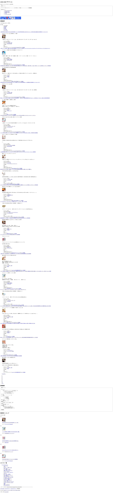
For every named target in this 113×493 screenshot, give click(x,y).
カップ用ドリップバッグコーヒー (12, 212)
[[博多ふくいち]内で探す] (13, 114)
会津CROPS (6, 442)
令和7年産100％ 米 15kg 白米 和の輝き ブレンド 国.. (10, 422)
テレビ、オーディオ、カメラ (8, 482)
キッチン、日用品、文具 (8, 467)
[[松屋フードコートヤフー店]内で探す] (17, 322)
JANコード (6, 391)
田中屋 (8, 332)
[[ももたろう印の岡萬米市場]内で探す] (22, 270)
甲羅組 (8, 76)
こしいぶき (9, 180)
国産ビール (9, 247)
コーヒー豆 (9, 162)
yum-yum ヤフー (7, 488)
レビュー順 (5, 30)
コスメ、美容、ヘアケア (8, 480)
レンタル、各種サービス (8, 478)
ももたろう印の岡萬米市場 (16, 270)
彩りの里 (8, 336)
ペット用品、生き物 (7, 469)
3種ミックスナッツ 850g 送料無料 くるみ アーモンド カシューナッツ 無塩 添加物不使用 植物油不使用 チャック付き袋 (19, 337)
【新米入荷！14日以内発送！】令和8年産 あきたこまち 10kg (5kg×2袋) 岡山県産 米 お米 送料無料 (15, 253)
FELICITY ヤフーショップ (16, 252)
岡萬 (8, 266)
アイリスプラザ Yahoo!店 (16, 47)
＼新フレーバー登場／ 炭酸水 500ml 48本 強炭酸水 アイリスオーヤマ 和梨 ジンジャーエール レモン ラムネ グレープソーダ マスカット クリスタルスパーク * (25, 48)
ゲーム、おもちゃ (7, 471)
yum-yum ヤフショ (13, 488)
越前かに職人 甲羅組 (15, 81)
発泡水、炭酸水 (9, 59)
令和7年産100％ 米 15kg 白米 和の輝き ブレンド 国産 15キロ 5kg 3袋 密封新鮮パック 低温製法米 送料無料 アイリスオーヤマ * (20, 82)
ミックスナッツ (9, 350)
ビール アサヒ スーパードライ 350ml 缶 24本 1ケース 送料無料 (10, 234)
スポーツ (5, 473)
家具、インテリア (7, 484)
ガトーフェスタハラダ (8, 10)
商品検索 (2, 409)
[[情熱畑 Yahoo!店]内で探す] (14, 233)
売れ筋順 (5, 26)
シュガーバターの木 (8, 14)
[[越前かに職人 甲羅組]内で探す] (20, 81)
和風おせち (9, 331)
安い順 (5, 27)
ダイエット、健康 (7, 479)
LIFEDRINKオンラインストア (11, 288)
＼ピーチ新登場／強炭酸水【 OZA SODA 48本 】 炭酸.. (10, 431)
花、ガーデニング (7, 485)
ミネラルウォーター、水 (11, 126)
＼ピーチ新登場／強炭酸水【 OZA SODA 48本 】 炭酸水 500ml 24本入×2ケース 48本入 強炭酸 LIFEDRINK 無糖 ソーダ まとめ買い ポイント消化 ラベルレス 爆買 (25, 271)
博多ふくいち (9, 110)
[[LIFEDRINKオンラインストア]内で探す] (18, 288)
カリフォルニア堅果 (10, 351)
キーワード (3, 7)
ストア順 (5, 29)
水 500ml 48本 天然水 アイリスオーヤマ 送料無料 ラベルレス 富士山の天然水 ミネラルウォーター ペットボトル (17, 115)
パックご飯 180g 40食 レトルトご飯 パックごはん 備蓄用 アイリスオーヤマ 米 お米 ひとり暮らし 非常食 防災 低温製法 (19, 132)
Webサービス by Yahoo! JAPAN (15, 490)
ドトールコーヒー (10, 213)
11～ (3, 383)
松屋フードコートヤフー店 (11, 322)
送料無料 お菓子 (7, 12)
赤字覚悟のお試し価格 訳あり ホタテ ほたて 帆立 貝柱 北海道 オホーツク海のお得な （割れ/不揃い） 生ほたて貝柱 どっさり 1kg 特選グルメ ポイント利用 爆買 (25, 65)
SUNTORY (9, 301)
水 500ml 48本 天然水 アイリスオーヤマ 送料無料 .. (10, 459)
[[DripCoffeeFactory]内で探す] (19, 168)
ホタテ (8, 75)
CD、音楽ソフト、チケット (8, 475)
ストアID (6, 392)
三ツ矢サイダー (7, 11)
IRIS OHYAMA (9, 43)
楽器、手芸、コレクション (8, 470)
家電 (4, 483)
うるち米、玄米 (9, 42)
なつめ (6, 13)
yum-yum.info (2, 488)
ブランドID (6, 393)
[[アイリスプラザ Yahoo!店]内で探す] (22, 47)
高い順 (5, 28)
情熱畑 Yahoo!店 (9, 233)
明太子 (8, 109)
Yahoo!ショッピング (7, 490)
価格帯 (2, 401)
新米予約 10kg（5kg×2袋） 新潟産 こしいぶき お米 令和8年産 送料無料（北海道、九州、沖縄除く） (16, 169)
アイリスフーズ (9, 127)
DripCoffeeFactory (14, 168)
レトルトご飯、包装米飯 (11, 145)
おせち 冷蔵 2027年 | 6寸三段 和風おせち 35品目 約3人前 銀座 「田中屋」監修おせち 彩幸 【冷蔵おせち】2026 (17, 323)
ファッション (6, 465)
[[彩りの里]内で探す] (12, 336)
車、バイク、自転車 (7, 474)
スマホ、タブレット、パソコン (9, 481)
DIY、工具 (5, 468)
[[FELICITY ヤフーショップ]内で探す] (22, 252)
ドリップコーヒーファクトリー (12, 163)
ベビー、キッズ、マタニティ (8, 472)
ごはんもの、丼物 (10, 316)
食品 (4, 466)
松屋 (8, 317)
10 (2, 382)
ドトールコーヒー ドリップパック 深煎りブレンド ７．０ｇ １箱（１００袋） (13, 201)
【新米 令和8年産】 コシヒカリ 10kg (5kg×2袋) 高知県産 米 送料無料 (11, 355)
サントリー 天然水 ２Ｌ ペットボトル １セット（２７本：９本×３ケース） (13, 289)
